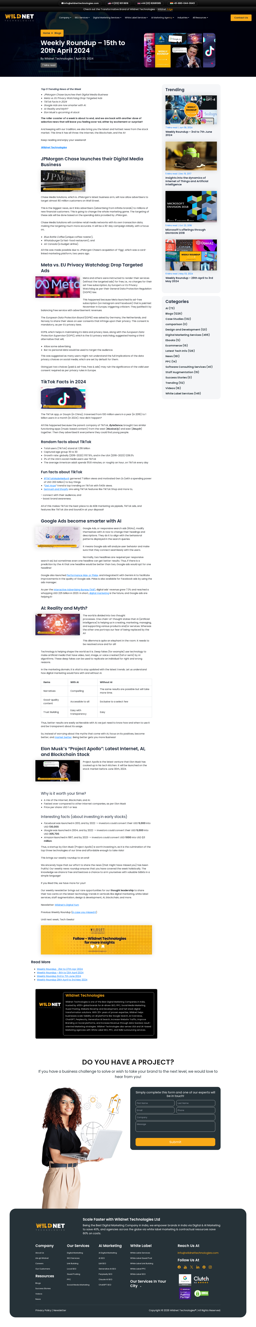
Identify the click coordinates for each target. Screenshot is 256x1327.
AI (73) (170, 308)
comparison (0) (176, 324)
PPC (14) (171, 361)
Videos (38, 1293)
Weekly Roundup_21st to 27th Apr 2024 (60, 969)
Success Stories (43, 1288)
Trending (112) (175, 383)
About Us (39, 1252)
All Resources (199, 17)
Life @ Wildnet (42, 1258)
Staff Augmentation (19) (182, 372)
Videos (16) (173, 388)
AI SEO (102, 1258)
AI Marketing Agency (161, 17)
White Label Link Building (141, 1263)
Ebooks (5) (172, 340)
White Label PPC (138, 1268)
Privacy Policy (43, 1310)
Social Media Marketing (78, 1284)
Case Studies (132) (178, 319)
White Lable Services (140, 1252)
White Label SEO (138, 1274)
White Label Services (135, 17)
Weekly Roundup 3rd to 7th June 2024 (59, 976)
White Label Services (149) (183, 393)
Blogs (58, 33)
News (38, 1299)
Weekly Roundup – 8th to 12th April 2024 (60, 972)
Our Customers (42, 1268)
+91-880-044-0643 (184, 3)
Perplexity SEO (105, 1274)
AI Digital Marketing (108, 1252)
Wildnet (165, 9)
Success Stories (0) (178, 377)
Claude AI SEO (105, 1279)
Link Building (72, 1263)
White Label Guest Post (141, 1258)
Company (64, 17)
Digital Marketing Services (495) (187, 335)
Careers (39, 1263)
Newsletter (59, 1310)
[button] (175, 1142)
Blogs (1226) (173, 313)
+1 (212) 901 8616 (119, 3)
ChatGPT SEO (105, 1284)
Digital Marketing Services (106, 17)
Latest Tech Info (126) (180, 351)
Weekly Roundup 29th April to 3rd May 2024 (62, 979)
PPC (69, 1279)
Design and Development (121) (186, 329)
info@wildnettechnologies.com (198, 1253)
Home (46, 33)
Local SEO (71, 1268)
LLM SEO (102, 1263)
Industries (183, 17)
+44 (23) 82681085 (150, 3)
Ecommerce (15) (176, 345)
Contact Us (241, 17)
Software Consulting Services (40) (189, 367)
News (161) (172, 356)
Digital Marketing (75, 1252)
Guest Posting (73, 1274)
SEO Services (81, 17)
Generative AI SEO (107, 1268)
